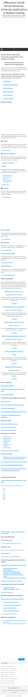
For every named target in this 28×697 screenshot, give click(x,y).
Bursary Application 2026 (7, 394)
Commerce (8, 310)
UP (3, 491)
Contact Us (14, 692)
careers (7, 556)
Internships (6, 188)
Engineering (9, 294)
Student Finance (7, 266)
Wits (4, 490)
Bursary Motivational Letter (8, 408)
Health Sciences (12, 370)
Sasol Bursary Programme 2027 (15, 291)
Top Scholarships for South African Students (9, 678)
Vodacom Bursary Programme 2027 (15, 322)
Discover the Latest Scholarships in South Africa (11, 580)
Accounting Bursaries (7, 436)
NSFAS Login (5, 178)
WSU (4, 499)
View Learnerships (6, 239)
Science (14, 294)
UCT (4, 488)
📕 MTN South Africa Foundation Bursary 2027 (14, 336)
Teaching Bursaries (7, 444)
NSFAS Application (8, 88)
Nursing (18, 370)
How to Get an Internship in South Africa (8, 670)
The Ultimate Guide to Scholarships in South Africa (14, 565)
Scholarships (6, 242)
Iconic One (8, 695)
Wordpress (20, 695)
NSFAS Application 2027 (8, 175)
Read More (14, 303)
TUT (4, 496)
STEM (9, 325)
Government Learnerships (9, 587)
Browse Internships (6, 197)
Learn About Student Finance (8, 275)
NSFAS (4, 166)
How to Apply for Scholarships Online (11, 571)
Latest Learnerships (8, 98)
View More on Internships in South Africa (9, 613)
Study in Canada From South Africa (7, 674)
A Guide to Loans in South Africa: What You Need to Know (14, 623)
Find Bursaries (6, 81)
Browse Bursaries (6, 150)
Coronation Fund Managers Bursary (7, 666)
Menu (14, 49)
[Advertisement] (14, 32)
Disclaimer (23, 690)
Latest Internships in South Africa (10, 602)
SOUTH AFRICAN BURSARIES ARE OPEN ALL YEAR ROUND (14, 461)
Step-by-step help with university (7, 550)
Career (4, 253)
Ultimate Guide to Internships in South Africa (12, 599)
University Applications (9, 153)
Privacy (8, 690)
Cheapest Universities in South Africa (7, 676)
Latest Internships (7, 95)
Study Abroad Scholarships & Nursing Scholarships (14, 577)
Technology (19, 294)
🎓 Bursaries (4, 141)
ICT (12, 325)
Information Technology (11, 339)
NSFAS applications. (20, 550)
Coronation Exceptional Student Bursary (8, 668)
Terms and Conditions (15, 690)
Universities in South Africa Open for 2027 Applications (12, 485)
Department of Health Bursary (14, 367)
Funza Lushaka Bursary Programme (15, 351)
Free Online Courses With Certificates (8, 680)
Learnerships (6, 230)
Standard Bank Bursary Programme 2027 (15, 306)
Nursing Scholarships (7, 570)
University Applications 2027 (10, 84)
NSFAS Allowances (7, 181)
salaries (11, 556)
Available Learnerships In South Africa (11, 589)
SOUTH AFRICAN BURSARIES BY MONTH (13, 465)
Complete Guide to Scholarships (10, 568)
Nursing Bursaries (6, 439)
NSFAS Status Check (8, 91)
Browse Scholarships (6, 250)
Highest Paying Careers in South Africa (8, 672)
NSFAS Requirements (7, 180)
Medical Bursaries (6, 441)
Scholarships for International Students (12, 573)
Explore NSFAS (5, 184)
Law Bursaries (6, 446)
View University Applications (8, 162)
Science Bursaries (6, 447)
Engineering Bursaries (7, 438)
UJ (3, 493)
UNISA (4, 494)
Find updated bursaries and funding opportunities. (11, 543)
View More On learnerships (7, 592)
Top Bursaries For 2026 (7, 385)
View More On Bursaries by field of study (10, 450)
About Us (4, 690)
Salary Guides (11, 253)
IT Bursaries (5, 442)
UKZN (4, 497)
